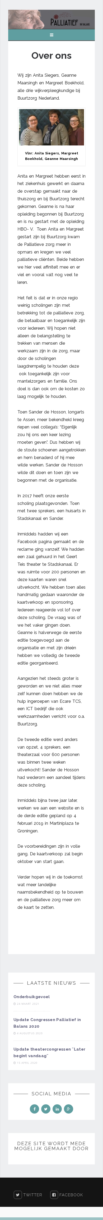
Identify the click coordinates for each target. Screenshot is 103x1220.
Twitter (32, 1195)
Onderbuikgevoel (31, 996)
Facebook (70, 1195)
